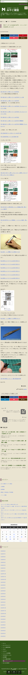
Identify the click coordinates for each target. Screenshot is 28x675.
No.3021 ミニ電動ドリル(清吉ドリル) (10, 252)
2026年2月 (3, 568)
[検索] (26, 1)
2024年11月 (3, 610)
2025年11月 (3, 576)
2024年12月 (3, 607)
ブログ (8, 21)
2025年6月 (3, 590)
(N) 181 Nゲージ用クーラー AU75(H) (10, 91)
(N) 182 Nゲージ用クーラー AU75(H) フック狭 (12, 97)
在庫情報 (14, 21)
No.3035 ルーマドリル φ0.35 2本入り (10, 271)
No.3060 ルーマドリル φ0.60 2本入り (10, 278)
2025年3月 (3, 599)
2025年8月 (3, 585)
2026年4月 (3, 562)
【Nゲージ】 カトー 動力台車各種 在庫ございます (13, 458)
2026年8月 (3, 551)
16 (14, 534)
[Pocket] (14, 38)
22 (10, 536)
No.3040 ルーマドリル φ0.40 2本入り (10, 274)
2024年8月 (3, 619)
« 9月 (7, 541)
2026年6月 (3, 556)
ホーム (3, 21)
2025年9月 (3, 582)
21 (6, 536)
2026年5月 (3, 559)
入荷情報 (2, 486)
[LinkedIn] (5, 38)
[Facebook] (14, 35)
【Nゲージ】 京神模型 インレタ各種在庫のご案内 (13, 465)
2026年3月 (3, 565)
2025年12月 (3, 573)
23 (14, 536)
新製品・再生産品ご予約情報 (7, 492)
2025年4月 (3, 596)
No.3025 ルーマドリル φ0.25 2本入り (10, 264)
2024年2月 (3, 636)
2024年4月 (3, 630)
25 (21, 536)
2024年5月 (3, 627)
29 (10, 539)
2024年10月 (3, 613)
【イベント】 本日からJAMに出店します (9, 504)
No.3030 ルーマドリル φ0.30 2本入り (10, 267)
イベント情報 (3, 495)
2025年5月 (3, 593)
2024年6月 (3, 624)
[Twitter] (5, 35)
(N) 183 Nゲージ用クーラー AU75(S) (10, 100)
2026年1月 (3, 570)
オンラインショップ (23, 4)
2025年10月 (3, 579)
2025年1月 (3, 605)
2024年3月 (3, 633)
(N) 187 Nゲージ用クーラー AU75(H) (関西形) (12, 120)
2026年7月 (3, 553)
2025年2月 (3, 602)
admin (25, 389)
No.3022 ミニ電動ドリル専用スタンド (10, 318)
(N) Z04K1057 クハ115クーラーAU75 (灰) (11, 133)
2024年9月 (3, 616)
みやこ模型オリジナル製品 (6, 483)
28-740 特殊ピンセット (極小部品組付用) (11, 378)
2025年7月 (3, 588)
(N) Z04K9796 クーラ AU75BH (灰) (9, 136)
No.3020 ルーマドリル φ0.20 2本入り (10, 261)
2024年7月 (3, 622)
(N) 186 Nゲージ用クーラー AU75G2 (10, 117)
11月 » (21, 541)
